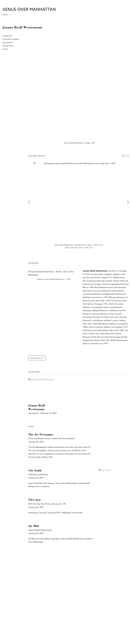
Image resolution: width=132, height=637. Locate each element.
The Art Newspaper (40, 434)
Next (128, 202)
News (5, 49)
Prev (29, 202)
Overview (7, 36)
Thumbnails (127, 156)
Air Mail (33, 526)
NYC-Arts (34, 500)
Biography (8, 43)
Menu (5, 15)
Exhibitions (8, 46)
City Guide (35, 470)
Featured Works (11, 39)
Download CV (36, 358)
